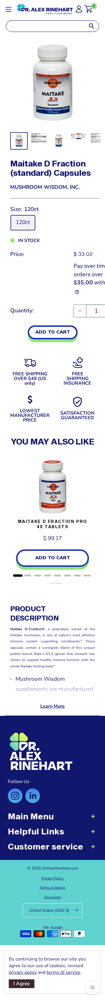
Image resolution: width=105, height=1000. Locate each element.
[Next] (89, 515)
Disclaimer (52, 897)
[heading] (52, 819)
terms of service (63, 972)
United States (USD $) (49, 910)
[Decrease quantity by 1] (80, 311)
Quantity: (22, 310)
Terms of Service (52, 887)
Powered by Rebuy (52, 583)
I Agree (21, 983)
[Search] (91, 26)
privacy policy (23, 972)
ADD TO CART (52, 332)
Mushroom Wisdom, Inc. (45, 187)
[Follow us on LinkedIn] (32, 795)
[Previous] (16, 515)
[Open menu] (8, 9)
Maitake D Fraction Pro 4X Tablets (52, 524)
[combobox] (45, 26)
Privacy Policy (52, 878)
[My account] (79, 10)
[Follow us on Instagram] (15, 795)
